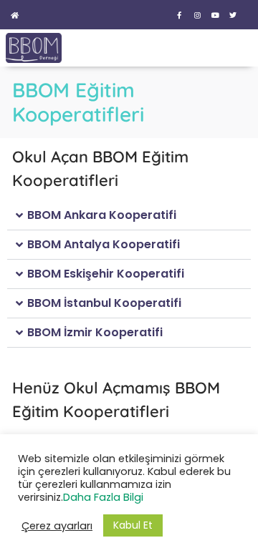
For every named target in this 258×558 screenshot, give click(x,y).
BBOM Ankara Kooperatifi (101, 215)
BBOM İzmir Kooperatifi (95, 332)
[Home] (14, 15)
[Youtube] (215, 15)
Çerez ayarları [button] (57, 525)
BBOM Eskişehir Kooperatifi (105, 273)
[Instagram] (197, 15)
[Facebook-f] (179, 15)
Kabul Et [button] (133, 525)
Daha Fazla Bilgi (103, 497)
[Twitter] (233, 15)
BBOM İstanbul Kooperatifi (104, 303)
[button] (129, 215)
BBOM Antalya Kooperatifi (103, 244)
